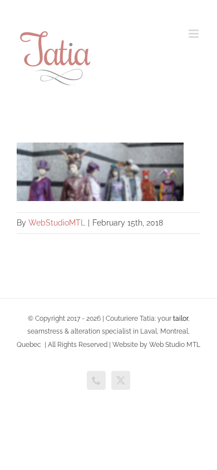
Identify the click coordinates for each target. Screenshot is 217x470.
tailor (180, 318)
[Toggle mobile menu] (194, 34)
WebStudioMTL (56, 222)
